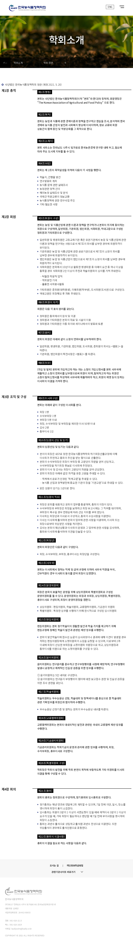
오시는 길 (54, 865)
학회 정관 (48, 62)
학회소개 (18, 62)
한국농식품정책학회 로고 (42, 9)
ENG (110, 6)
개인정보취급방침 (75, 865)
